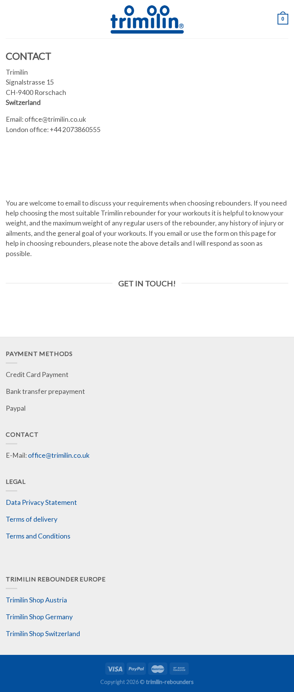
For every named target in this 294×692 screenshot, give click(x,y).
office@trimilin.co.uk (59, 455)
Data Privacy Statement (41, 502)
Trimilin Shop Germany (39, 617)
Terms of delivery (31, 519)
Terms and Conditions (38, 536)
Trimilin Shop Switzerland (43, 634)
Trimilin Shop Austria (36, 600)
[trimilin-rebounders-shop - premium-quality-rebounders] (147, 19)
